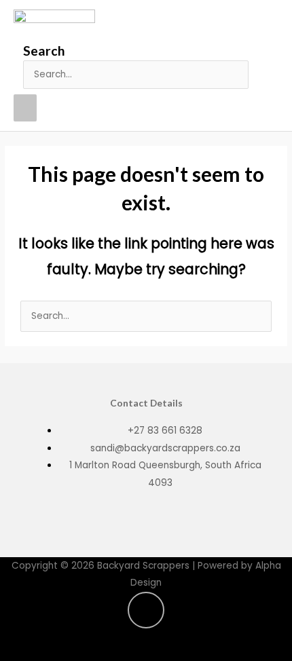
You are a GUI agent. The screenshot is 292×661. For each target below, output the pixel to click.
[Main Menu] (25, 107)
